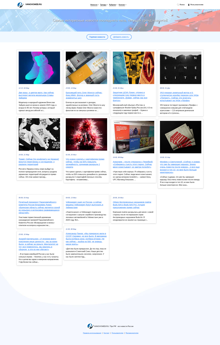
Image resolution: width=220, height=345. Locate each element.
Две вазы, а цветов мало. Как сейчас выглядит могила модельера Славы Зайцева (36, 95)
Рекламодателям (132, 333)
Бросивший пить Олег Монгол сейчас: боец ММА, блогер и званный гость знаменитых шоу (84, 95)
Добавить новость (121, 37)
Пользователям (196, 5)
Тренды (103, 5)
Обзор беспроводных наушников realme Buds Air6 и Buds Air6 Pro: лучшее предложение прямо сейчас (132, 205)
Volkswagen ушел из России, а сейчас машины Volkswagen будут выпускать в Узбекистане (84, 205)
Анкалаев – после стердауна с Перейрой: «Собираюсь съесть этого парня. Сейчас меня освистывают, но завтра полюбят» (133, 164)
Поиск (182, 5)
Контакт (122, 5)
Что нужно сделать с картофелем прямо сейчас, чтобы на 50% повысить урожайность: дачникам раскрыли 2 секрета (85, 163)
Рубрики (112, 5)
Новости (93, 5)
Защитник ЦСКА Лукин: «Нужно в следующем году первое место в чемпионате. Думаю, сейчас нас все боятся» (130, 96)
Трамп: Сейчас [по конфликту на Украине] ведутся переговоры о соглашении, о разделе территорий (39, 162)
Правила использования (92, 333)
